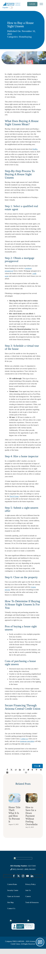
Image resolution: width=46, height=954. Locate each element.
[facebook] (14, 876)
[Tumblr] (32, 769)
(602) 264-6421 (18, 869)
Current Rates (12, 884)
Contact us (24, 739)
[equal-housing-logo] (17, 921)
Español (5, 7)
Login (32, 4)
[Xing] (7, 772)
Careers (28, 896)
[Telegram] (28, 769)
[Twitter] (11, 769)
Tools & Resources (32, 902)
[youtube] (27, 876)
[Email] (26, 772)
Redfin (35, 149)
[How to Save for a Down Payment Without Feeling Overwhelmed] (31, 794)
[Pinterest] (36, 769)
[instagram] (23, 876)
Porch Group (14, 496)
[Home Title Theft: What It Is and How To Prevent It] (14, 794)
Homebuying (25, 36)
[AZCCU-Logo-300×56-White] (23, 858)
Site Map (10, 902)
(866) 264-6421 (30, 869)
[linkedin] (32, 876)
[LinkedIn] (20, 769)
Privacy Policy (30, 884)
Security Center (12, 890)
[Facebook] (7, 769)
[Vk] (41, 769)
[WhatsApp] (24, 769)
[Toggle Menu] (41, 4)
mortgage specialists (27, 741)
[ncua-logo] (31, 921)
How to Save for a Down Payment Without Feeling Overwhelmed (33, 816)
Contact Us (11, 908)
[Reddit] (16, 769)
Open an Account (13, 896)
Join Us (28, 890)
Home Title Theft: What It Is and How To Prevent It (14, 814)
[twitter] (18, 876)
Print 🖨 (37, 766)
